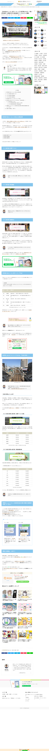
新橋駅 (38, 45)
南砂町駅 (36, 60)
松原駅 (35, 69)
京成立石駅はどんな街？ (12, 101)
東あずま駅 (40, 67)
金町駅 (35, 79)
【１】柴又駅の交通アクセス (12, 93)
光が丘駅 (36, 58)
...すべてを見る (14, 694)
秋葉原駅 (45, 45)
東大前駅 (45, 67)
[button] (5, 18)
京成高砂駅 (45, 55)
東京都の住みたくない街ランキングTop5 (13, 98)
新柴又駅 (36, 67)
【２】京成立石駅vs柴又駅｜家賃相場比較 (14, 104)
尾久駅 (35, 65)
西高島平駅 (40, 77)
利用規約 (40, 696)
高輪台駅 (36, 81)
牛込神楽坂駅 (36, 72)
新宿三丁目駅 (44, 65)
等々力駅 (40, 74)
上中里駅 (40, 53)
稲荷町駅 (36, 74)
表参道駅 (42, 76)
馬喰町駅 (45, 79)
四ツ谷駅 (44, 60)
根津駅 (39, 69)
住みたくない (4, 650)
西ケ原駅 (36, 77)
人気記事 (26, 697)
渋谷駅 (45, 37)
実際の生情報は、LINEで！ (11, 108)
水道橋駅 (42, 69)
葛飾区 (15, 650)
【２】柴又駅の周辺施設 (11, 95)
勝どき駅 (40, 58)
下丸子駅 (45, 53)
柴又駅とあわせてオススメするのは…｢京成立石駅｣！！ (16, 100)
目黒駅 (10, 694)
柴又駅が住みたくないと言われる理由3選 (14, 92)
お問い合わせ (36, 696)
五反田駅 (38, 30)
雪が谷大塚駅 (40, 79)
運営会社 (40, 694)
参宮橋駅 (40, 60)
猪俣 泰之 (6, 669)
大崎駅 (45, 30)
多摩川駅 (36, 62)
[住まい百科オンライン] (24, 1)
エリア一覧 (27, 699)
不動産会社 (12, 698)
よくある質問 (36, 694)
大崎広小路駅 (41, 62)
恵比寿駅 (38, 37)
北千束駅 (44, 58)
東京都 (13, 650)
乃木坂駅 (36, 55)
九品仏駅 (40, 55)
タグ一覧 (26, 700)
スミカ (8, 580)
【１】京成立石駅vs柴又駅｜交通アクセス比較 (15, 102)
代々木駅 (45, 41)
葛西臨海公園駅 (37, 76)
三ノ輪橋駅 (36, 53)
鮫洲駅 (40, 81)
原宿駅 (38, 41)
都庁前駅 (45, 77)
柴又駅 (18, 650)
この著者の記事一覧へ (22, 672)
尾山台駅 (39, 65)
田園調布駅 (42, 72)
